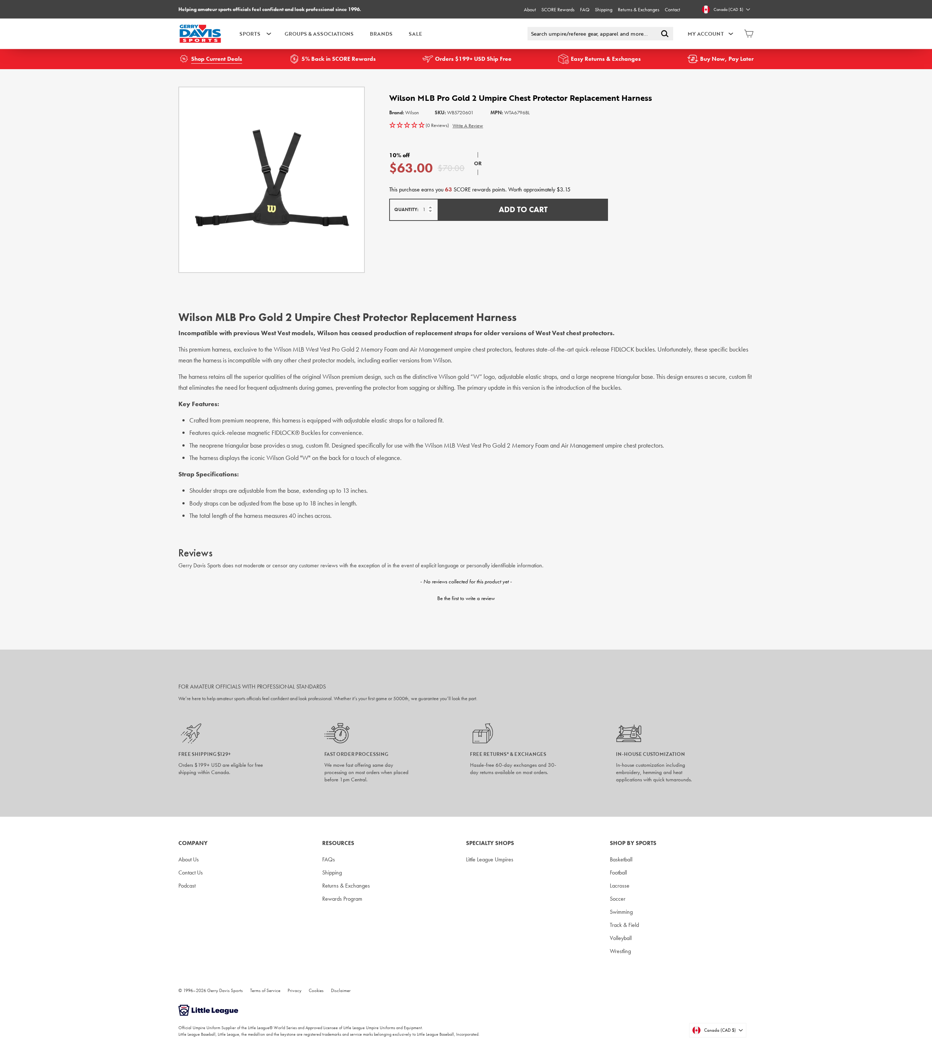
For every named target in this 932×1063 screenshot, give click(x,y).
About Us (188, 859)
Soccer (617, 899)
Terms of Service (265, 990)
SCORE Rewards (557, 9)
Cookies (316, 990)
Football (618, 872)
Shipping (603, 9)
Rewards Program (342, 899)
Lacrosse (619, 885)
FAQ (584, 9)
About (530, 9)
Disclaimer (341, 990)
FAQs (328, 859)
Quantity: (406, 209)
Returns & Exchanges (638, 9)
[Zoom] (271, 179)
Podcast (187, 885)
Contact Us (190, 872)
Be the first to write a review (466, 598)
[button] (419, 125)
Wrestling (620, 951)
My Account (706, 33)
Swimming (621, 912)
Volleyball (621, 938)
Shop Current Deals (216, 59)
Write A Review (468, 125)
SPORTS (250, 33)
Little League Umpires (489, 859)
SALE (415, 33)
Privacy (294, 990)
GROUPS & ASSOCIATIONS (319, 33)
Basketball (621, 859)
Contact (672, 9)
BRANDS (381, 33)
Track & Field (624, 925)
